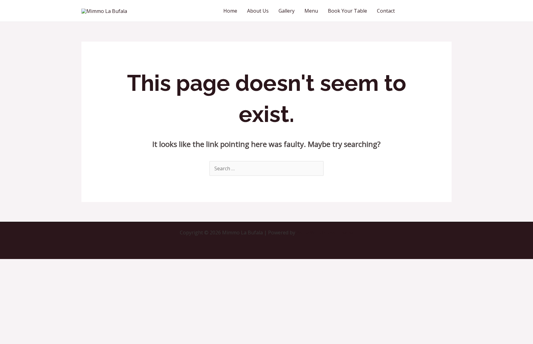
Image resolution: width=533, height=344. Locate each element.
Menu (311, 10)
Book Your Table (347, 10)
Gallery (287, 10)
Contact (386, 10)
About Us (258, 10)
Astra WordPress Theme (324, 232)
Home (230, 10)
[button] (429, 10)
